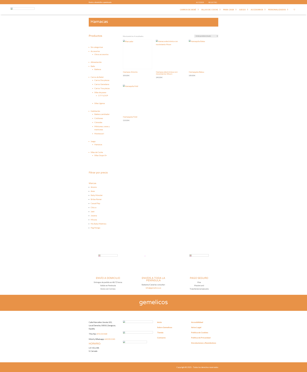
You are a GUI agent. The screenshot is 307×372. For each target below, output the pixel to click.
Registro (212, 2)
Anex (93, 191)
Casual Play (95, 203)
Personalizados (277, 10)
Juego (242, 10)
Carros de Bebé (188, 10)
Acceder (200, 2)
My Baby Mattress (98, 224)
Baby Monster (97, 195)
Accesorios (257, 10)
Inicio (159, 322)
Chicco (93, 207)
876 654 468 (102, 334)
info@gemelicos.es (153, 288)
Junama (94, 215)
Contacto (161, 337)
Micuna (94, 219)
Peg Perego (95, 228)
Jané (92, 211)
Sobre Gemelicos (164, 327)
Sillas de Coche (209, 10)
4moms (94, 187)
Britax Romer (96, 199)
